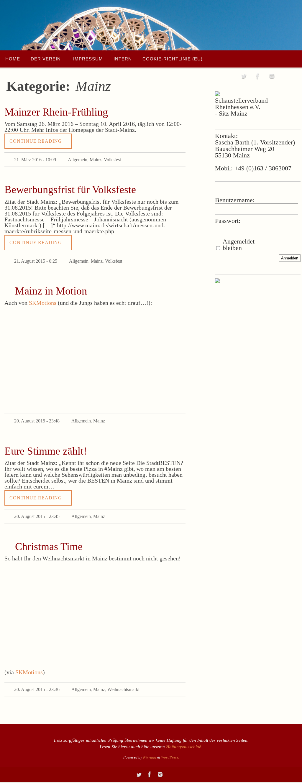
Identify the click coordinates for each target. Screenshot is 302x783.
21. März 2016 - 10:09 (35, 158)
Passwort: (227, 221)
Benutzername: (235, 200)
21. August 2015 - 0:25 (35, 258)
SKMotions (42, 299)
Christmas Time (49, 540)
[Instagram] (272, 76)
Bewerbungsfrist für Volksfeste (70, 188)
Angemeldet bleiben (239, 244)
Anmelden (289, 258)
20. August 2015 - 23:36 (37, 682)
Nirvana (149, 749)
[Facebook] (257, 76)
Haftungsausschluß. (184, 738)
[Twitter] (243, 76)
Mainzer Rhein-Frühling (56, 112)
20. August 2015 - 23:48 (37, 416)
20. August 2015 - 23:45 (37, 510)
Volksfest (112, 158)
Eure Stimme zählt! (45, 446)
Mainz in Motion (51, 288)
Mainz (95, 158)
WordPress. (170, 749)
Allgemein (77, 158)
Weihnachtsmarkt (123, 682)
